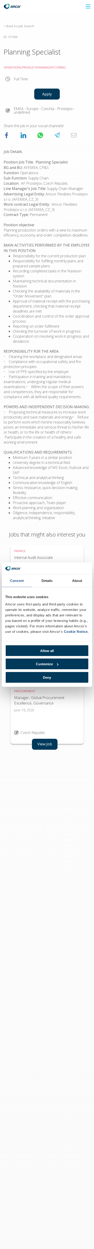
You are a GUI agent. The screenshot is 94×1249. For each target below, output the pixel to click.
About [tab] (77, 581)
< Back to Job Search (19, 26)
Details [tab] (47, 581)
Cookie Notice (76, 631)
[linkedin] (23, 135)
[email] (74, 135)
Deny (47, 677)
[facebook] (6, 135)
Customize (44, 664)
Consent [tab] (17, 581)
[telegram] (57, 135)
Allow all (47, 650)
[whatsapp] (40, 135)
